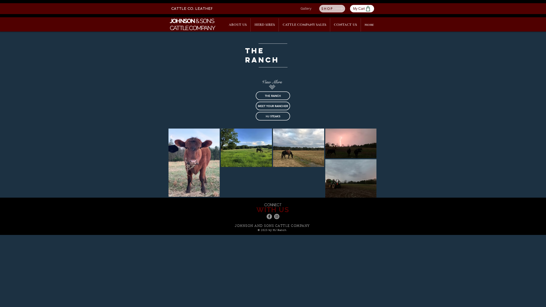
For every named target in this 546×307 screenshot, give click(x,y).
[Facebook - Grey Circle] (269, 216)
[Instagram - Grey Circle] (276, 216)
